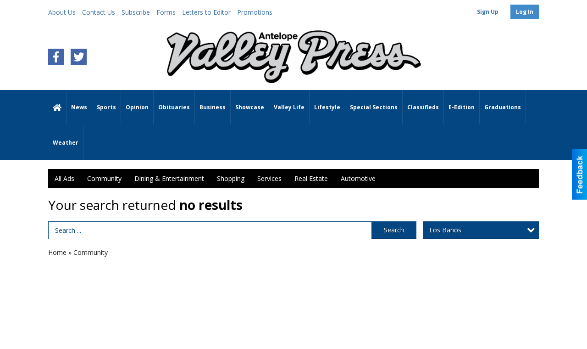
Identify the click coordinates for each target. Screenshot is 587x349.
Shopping (230, 178)
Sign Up (487, 12)
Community (104, 178)
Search (394, 229)
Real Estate (311, 178)
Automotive (358, 178)
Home (57, 252)
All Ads (64, 178)
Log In (524, 12)
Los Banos (445, 229)
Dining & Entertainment (169, 178)
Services (269, 178)
